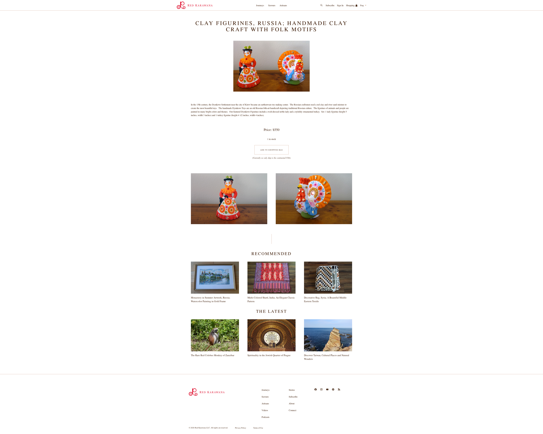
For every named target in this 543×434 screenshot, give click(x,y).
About (291, 403)
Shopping (350, 5)
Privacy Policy (240, 428)
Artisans (283, 5)
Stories (292, 389)
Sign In (340, 5)
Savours (271, 5)
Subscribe (330, 5)
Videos (265, 410)
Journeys (260, 5)
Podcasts (265, 416)
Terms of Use (258, 428)
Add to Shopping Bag (271, 150)
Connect (292, 410)
